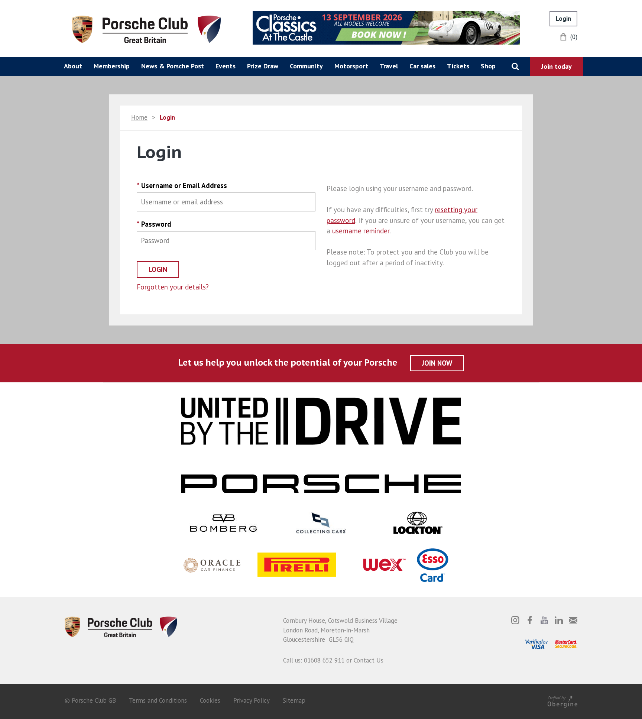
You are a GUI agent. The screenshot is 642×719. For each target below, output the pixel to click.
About (73, 66)
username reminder (360, 230)
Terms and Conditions (158, 700)
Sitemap (294, 700)
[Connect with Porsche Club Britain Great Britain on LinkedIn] (559, 620)
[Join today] (556, 66)
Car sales (422, 66)
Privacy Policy (251, 700)
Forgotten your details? (173, 286)
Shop (488, 66)
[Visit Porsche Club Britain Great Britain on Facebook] (530, 620)
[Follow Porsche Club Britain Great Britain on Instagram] (515, 620)
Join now (437, 363)
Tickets (458, 66)
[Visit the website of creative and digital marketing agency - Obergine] (562, 700)
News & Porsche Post (172, 66)
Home (139, 117)
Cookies (210, 700)
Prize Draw (262, 66)
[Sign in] (563, 18)
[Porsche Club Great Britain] (146, 28)
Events (225, 66)
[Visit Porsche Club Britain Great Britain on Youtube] (544, 620)
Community (306, 66)
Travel (389, 66)
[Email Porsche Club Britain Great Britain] (573, 620)
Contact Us (368, 660)
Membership (112, 66)
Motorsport (351, 66)
